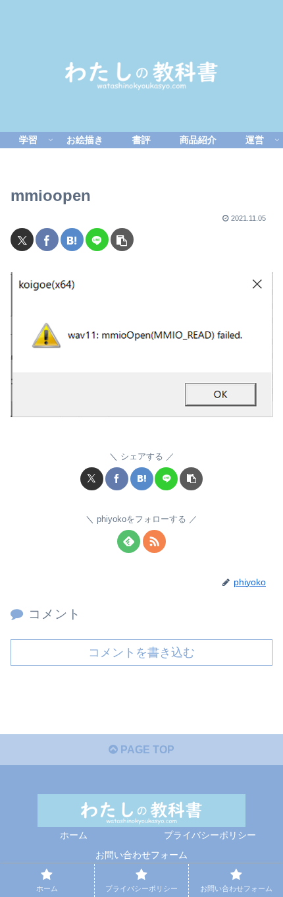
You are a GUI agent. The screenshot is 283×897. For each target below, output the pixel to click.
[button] (122, 239)
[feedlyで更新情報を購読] (128, 541)
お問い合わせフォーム (141, 855)
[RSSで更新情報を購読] (154, 541)
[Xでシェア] (22, 239)
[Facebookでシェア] (47, 239)
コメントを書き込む (141, 652)
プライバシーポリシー (210, 835)
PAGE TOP (146, 749)
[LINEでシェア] (97, 239)
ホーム (74, 835)
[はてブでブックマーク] (72, 239)
